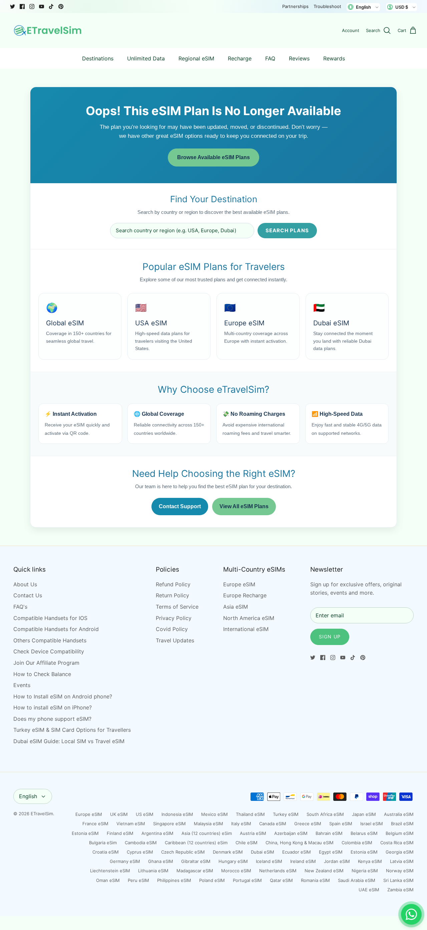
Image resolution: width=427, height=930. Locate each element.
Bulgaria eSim (103, 842)
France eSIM (95, 823)
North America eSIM (248, 618)
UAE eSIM (369, 889)
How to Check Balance (42, 674)
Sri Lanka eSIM (398, 880)
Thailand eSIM (250, 814)
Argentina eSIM (157, 833)
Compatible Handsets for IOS (50, 618)
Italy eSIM (241, 823)
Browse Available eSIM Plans (213, 157)
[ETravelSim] (48, 31)
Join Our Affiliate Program (46, 662)
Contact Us (27, 595)
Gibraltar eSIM (195, 861)
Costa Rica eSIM (397, 842)
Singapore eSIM (169, 823)
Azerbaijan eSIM (291, 833)
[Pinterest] (60, 6)
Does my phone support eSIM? (52, 718)
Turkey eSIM (286, 814)
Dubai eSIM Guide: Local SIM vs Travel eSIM (68, 741)
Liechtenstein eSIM (110, 870)
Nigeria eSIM (365, 870)
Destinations (97, 58)
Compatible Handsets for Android (56, 629)
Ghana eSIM (160, 861)
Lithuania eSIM (153, 870)
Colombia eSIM (357, 842)
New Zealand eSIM (324, 870)
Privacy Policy (173, 618)
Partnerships (295, 6)
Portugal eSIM (247, 880)
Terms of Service (177, 606)
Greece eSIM (307, 823)
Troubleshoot (327, 6)
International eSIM (246, 629)
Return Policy (172, 595)
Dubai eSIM (262, 852)
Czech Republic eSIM (183, 852)
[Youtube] (41, 6)
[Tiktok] (51, 6)
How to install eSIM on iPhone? (52, 707)
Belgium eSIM (400, 833)
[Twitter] (12, 6)
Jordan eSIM (337, 861)
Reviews (299, 58)
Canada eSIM (272, 823)
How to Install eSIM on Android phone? (62, 696)
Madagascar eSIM (194, 870)
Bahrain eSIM (329, 833)
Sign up (330, 636)
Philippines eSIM (174, 880)
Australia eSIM (399, 814)
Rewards (334, 58)
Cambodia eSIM (141, 842)
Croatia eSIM (105, 852)
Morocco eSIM (236, 870)
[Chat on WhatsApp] (411, 914)
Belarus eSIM (364, 833)
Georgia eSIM (400, 852)
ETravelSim (42, 813)
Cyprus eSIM (140, 852)
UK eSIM (119, 814)
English (28, 796)
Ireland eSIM (303, 861)
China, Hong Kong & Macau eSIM (300, 842)
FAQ (270, 58)
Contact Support (180, 506)
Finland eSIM (120, 833)
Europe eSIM (239, 584)
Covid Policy (172, 629)
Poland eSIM (212, 880)
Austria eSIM (253, 833)
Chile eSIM (247, 842)
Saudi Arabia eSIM (356, 880)
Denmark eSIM (228, 852)
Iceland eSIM (269, 861)
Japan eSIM (364, 814)
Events (21, 685)
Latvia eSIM (402, 861)
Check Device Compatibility (48, 651)
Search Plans (287, 230)
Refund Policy (173, 584)
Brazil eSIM (402, 823)
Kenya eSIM (370, 861)
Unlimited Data (146, 58)
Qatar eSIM (281, 880)
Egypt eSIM (331, 852)
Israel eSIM (371, 823)
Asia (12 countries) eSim (206, 833)
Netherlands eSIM (278, 870)
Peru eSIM (138, 880)
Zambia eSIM (400, 889)
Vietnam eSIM (130, 823)
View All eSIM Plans (244, 506)
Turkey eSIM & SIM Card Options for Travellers (72, 729)
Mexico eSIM (214, 814)
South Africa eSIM (325, 814)
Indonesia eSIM (177, 814)
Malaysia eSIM (208, 823)
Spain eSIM (340, 823)
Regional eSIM (196, 58)
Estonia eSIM (85, 833)
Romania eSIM (315, 880)
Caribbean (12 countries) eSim (196, 842)
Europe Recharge (245, 595)
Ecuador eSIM (296, 852)
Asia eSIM (235, 606)
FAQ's (20, 606)
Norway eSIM (400, 870)
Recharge (240, 58)
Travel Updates (175, 640)
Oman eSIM (108, 880)
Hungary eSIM (233, 861)
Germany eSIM (125, 861)
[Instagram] (31, 6)
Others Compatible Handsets (49, 640)
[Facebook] (22, 6)
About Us (25, 584)
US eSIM (144, 814)
